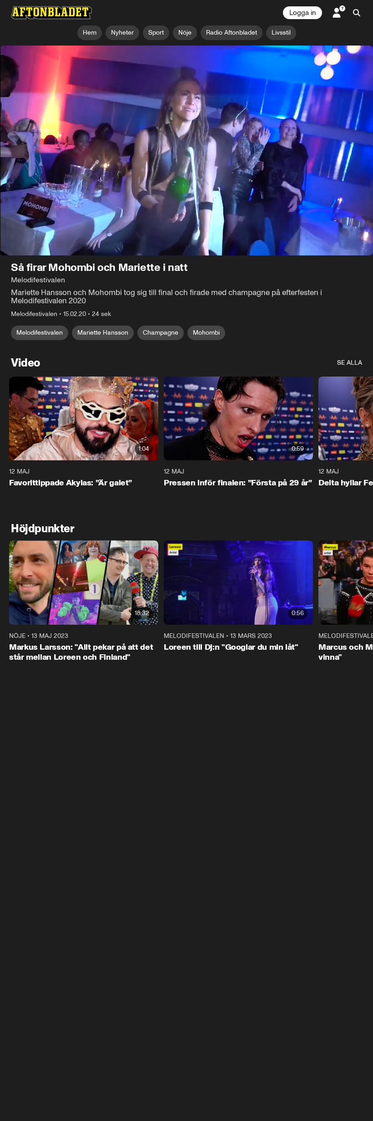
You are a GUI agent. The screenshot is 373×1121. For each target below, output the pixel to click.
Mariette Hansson (102, 332)
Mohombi (206, 332)
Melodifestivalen (39, 332)
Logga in (302, 13)
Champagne (160, 332)
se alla (349, 363)
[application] (186, 150)
